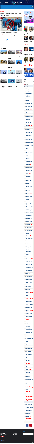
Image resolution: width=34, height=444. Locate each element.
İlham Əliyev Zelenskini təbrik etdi (29, 321)
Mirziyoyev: (29, 399)
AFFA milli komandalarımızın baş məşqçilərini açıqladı (29, 201)
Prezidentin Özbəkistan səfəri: (29, 390)
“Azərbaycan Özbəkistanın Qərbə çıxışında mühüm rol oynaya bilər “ (29, 254)
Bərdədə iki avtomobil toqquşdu (29, 98)
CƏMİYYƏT (12, 6)
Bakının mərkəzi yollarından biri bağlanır (29, 153)
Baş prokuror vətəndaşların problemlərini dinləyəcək (29, 186)
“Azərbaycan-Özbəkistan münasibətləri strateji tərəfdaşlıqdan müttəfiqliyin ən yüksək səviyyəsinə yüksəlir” (29, 234)
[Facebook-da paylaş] (4, 40)
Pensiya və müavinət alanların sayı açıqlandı (29, 346)
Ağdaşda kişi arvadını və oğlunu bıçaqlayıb (29, 324)
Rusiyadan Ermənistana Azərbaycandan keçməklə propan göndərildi (29, 301)
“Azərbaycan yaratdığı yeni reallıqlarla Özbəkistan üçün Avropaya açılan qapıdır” (29, 267)
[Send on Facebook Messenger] (8, 40)
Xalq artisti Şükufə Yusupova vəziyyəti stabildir (29, 336)
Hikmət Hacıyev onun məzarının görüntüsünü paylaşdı (29, 191)
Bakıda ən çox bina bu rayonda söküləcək (31, 32)
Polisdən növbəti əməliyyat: (29, 178)
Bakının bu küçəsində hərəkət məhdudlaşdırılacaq (29, 122)
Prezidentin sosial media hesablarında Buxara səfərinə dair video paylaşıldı (29, 219)
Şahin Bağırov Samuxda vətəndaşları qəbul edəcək (29, 196)
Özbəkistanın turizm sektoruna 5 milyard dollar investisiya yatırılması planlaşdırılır (29, 411)
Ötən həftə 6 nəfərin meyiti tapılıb (29, 295)
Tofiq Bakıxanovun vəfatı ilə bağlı (29, 384)
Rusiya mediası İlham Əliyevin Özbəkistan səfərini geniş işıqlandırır (29, 287)
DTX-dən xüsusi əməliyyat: (26, 63)
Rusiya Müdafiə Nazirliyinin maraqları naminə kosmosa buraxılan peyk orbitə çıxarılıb (29, 271)
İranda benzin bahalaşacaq (29, 313)
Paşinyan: (29, 194)
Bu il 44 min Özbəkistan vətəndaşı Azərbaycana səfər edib (3, 57)
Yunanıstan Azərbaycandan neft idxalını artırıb (10, 86)
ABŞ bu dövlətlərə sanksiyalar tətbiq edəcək (29, 129)
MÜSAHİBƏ (24, 6)
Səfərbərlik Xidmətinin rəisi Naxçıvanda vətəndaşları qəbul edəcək (29, 181)
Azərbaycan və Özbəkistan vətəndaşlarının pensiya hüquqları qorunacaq (29, 176)
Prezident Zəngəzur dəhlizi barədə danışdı (29, 420)
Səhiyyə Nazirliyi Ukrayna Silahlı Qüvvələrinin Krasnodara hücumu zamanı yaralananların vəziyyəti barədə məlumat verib (29, 250)
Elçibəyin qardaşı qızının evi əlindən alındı (29, 109)
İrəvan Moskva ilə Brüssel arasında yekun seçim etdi (29, 279)
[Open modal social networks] (16, 40)
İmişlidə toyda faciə (29, 284)
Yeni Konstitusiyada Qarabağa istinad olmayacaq (29, 319)
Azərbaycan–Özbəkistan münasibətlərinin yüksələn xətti (29, 170)
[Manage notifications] (32, 442)
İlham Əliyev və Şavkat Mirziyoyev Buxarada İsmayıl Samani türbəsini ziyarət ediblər (29, 161)
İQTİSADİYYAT (9, 6)
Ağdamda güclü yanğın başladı (29, 148)
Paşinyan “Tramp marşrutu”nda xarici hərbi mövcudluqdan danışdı (29, 274)
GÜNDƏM (4, 6)
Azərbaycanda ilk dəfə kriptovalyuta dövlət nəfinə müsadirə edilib (29, 372)
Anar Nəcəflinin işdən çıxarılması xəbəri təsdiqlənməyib (26, 54)
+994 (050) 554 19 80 (15, 432)
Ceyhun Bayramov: (29, 225)
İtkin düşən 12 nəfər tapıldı (29, 334)
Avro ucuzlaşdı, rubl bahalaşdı (28, 351)
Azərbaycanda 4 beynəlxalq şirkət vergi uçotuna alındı (29, 282)
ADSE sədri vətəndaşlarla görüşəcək (29, 188)
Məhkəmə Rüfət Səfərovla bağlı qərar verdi (29, 247)
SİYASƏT (6, 6)
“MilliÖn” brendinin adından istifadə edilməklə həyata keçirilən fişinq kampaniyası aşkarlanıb (29, 238)
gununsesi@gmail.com (15, 433)
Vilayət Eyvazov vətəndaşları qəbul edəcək (29, 199)
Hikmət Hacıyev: (29, 298)
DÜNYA (14, 6)
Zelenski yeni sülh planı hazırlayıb (29, 89)
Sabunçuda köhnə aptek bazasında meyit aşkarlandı (29, 167)
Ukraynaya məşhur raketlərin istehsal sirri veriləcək (29, 212)
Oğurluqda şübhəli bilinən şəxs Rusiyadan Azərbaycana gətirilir (29, 140)
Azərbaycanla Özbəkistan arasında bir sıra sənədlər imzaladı (11, 77)
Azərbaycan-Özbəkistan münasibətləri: (29, 165)
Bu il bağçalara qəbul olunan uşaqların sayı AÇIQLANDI (29, 116)
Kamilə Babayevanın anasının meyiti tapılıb (31, 41)
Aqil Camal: (29, 244)
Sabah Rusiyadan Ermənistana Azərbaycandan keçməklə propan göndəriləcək (10, 67)
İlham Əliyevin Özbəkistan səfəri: (29, 292)
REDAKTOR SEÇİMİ (20, 6)
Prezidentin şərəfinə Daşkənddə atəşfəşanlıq (29, 414)
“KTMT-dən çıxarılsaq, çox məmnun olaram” (29, 230)
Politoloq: (29, 363)
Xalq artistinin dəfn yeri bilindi (29, 106)
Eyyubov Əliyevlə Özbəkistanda (28, 289)
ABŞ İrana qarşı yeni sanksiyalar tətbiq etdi (28, 96)
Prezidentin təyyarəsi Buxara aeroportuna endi (29, 308)
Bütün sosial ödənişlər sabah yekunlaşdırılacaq (29, 326)
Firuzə (4, 15)
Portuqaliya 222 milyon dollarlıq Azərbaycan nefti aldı (19, 86)
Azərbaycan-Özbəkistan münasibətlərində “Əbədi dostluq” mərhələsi (29, 222)
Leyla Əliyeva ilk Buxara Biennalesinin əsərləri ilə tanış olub (29, 104)
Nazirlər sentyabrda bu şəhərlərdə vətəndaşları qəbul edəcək (29, 204)
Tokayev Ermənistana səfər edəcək (29, 114)
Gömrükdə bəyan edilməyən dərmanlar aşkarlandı (29, 145)
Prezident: (29, 417)
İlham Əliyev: (29, 396)
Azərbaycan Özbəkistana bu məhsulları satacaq (29, 150)
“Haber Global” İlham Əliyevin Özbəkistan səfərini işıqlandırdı (29, 119)
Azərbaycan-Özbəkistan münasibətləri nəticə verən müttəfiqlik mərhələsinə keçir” (29, 329)
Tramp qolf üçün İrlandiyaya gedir (29, 341)
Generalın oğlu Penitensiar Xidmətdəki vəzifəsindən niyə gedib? (26, 33)
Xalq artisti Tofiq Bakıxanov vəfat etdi (29, 404)
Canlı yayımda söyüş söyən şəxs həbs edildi (29, 93)
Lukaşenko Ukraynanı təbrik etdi (29, 357)
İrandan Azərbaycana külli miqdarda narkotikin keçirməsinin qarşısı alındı (29, 316)
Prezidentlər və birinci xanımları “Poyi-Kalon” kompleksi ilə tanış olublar (29, 155)
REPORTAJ (16, 6)
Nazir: (1, 76)
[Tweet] (11, 40)
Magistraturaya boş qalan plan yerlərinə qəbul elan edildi (29, 349)
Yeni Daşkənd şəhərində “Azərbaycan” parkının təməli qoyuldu (29, 407)
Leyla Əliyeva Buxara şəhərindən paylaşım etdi (29, 132)
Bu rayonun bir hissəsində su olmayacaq (29, 127)
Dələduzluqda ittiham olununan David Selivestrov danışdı (26, 43)
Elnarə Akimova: (29, 387)
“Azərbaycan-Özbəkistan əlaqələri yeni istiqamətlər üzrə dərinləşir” (29, 360)
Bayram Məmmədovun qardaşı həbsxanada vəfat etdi (29, 354)
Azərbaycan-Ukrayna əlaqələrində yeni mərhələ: (31, 63)
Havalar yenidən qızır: (29, 259)
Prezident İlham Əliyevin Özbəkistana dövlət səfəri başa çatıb (29, 125)
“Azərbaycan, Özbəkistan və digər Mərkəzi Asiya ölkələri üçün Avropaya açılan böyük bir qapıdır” (29, 305)
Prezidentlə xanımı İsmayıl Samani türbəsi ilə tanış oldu (29, 256)
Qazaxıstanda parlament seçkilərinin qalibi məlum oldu (29, 344)
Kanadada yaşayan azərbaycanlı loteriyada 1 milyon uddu (30, 54)
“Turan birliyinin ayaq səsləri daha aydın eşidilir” (29, 338)
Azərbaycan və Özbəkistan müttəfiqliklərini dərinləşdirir (29, 241)
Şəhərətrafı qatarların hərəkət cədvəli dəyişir (29, 135)
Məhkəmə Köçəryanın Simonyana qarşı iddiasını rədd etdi (29, 366)
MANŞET (2, 6)
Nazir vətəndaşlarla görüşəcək (28, 183)
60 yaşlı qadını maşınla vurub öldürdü (29, 379)
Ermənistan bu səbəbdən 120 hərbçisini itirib (29, 158)
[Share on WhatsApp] (1, 40)
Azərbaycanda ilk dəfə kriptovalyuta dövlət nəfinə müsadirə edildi (29, 377)
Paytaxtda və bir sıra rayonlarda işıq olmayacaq (29, 91)
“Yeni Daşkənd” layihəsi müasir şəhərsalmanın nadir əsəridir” (29, 369)
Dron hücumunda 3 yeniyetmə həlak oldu (29, 207)
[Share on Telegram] (14, 40)
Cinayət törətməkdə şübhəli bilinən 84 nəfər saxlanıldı (29, 332)
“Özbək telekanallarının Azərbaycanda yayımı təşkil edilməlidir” (29, 277)
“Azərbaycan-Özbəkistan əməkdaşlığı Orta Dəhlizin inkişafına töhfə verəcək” (29, 228)
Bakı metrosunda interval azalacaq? (29, 173)
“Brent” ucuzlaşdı (28, 393)
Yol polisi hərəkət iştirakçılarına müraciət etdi (29, 374)
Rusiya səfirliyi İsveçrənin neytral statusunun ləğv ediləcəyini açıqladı (29, 261)
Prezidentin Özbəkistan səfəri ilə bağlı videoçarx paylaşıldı (29, 101)
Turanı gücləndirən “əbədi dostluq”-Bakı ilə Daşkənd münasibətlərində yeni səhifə (29, 210)
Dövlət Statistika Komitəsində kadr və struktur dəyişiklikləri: (29, 143)
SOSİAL (26, 6)
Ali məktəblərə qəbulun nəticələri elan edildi (29, 137)
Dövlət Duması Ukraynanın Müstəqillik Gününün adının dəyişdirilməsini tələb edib (29, 264)
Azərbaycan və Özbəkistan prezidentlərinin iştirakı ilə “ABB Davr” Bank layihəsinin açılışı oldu (29, 216)
